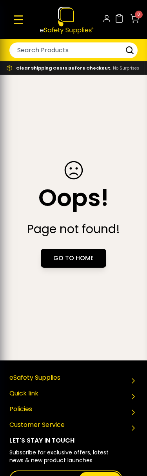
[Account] (106, 20)
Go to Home (73, 258)
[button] (18, 19)
